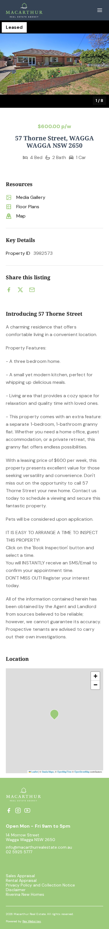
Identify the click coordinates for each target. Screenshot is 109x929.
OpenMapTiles (64, 771)
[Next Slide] (103, 64)
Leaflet (34, 771)
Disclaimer (16, 889)
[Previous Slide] (5, 64)
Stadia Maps (48, 771)
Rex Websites (31, 921)
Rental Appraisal (21, 880)
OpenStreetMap (82, 771)
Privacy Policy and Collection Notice (40, 885)
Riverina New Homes (25, 894)
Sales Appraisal (20, 875)
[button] (54, 64)
